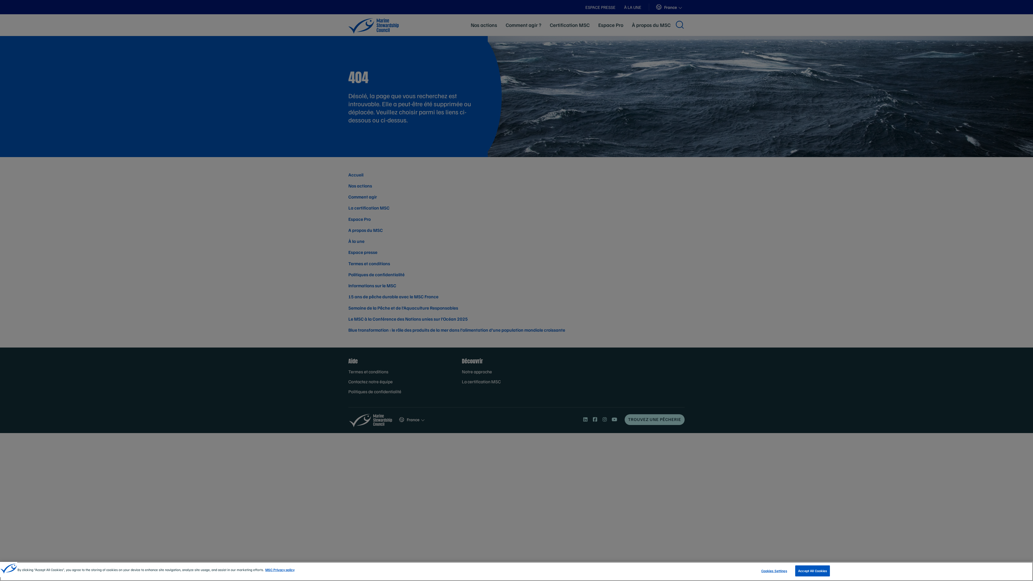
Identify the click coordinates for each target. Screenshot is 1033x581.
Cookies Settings (774, 571)
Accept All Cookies (812, 571)
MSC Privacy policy (280, 570)
